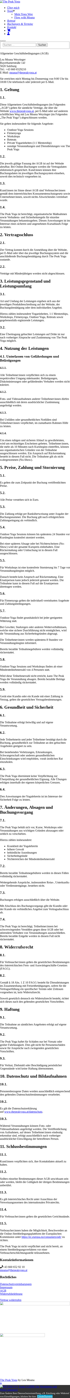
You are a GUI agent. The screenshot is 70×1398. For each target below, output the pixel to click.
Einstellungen (45, 1396)
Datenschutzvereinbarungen (16, 1284)
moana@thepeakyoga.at (23, 72)
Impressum (6, 1287)
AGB (3, 1290)
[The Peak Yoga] (10, 1)
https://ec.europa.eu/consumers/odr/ (41, 1236)
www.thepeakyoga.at (22, 111)
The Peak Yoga (8, 1380)
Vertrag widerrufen (10, 1300)
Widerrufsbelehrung (11, 1293)
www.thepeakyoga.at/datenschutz (23, 1111)
